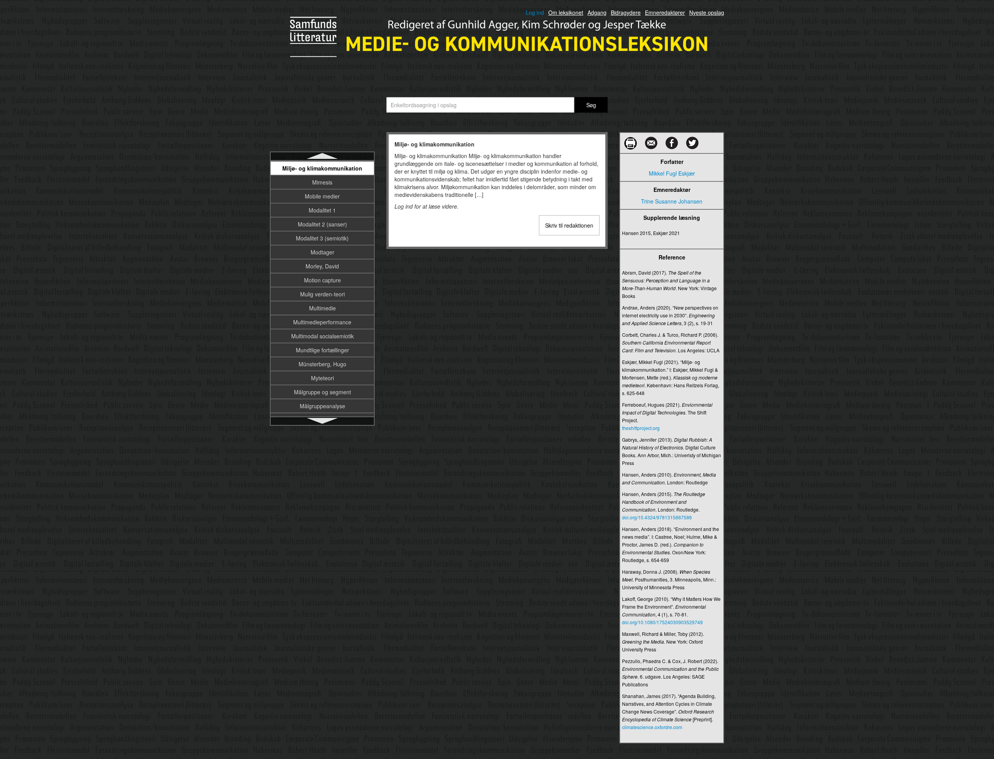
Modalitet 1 (322, 210)
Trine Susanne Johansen (671, 201)
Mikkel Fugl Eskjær (672, 173)
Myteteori (322, 378)
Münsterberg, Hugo (322, 364)
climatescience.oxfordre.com (652, 727)
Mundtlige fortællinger (322, 350)
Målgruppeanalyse (322, 406)
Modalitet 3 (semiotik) (322, 238)
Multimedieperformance (322, 322)
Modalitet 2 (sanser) (322, 224)
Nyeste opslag (706, 12)
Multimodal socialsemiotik (322, 336)
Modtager (322, 252)
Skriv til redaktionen (569, 225)
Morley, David (322, 266)
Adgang (596, 12)
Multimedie (322, 308)
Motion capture (322, 280)
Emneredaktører (665, 12)
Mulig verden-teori (322, 294)
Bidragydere (626, 12)
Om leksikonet (565, 12)
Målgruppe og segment (322, 392)
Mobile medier (322, 196)
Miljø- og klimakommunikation (322, 168)
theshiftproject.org (641, 428)
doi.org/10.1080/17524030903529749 (662, 622)
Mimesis (322, 182)
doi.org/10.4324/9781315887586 (657, 517)
